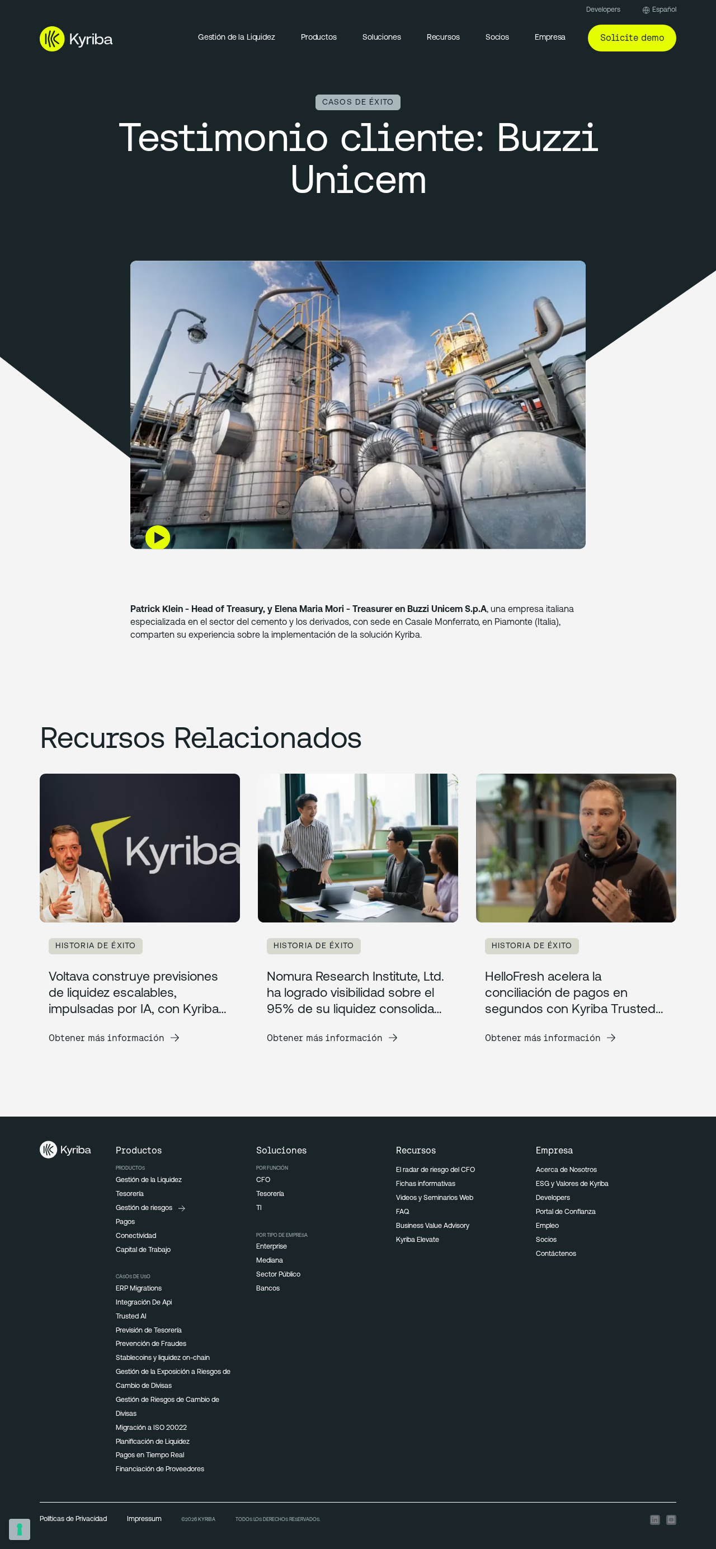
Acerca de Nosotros (566, 1170)
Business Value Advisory (432, 1226)
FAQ (402, 1212)
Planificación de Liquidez (153, 1442)
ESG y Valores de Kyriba (572, 1184)
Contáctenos (556, 1254)
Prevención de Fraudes (151, 1344)
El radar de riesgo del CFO (435, 1170)
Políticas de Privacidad (73, 1519)
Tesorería (130, 1194)
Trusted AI (131, 1316)
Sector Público (278, 1275)
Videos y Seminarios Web (434, 1198)
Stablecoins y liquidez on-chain (163, 1358)
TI (259, 1208)
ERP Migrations (139, 1289)
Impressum (144, 1519)
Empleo (547, 1226)
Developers (603, 10)
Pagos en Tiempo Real (150, 1455)
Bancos (268, 1289)
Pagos (125, 1222)
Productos (319, 38)
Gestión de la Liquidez (236, 38)
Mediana (269, 1261)
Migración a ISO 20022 (151, 1428)
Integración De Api (144, 1303)
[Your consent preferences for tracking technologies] (19, 1529)
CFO (263, 1180)
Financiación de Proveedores (160, 1469)
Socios (546, 1240)
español (664, 10)
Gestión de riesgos (144, 1208)
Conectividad (136, 1236)
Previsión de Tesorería (149, 1330)
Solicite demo (632, 37)
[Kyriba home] (76, 38)
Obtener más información (106, 1038)
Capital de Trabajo (143, 1250)
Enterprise (271, 1247)
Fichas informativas (425, 1184)
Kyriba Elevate (417, 1240)
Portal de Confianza (566, 1212)
